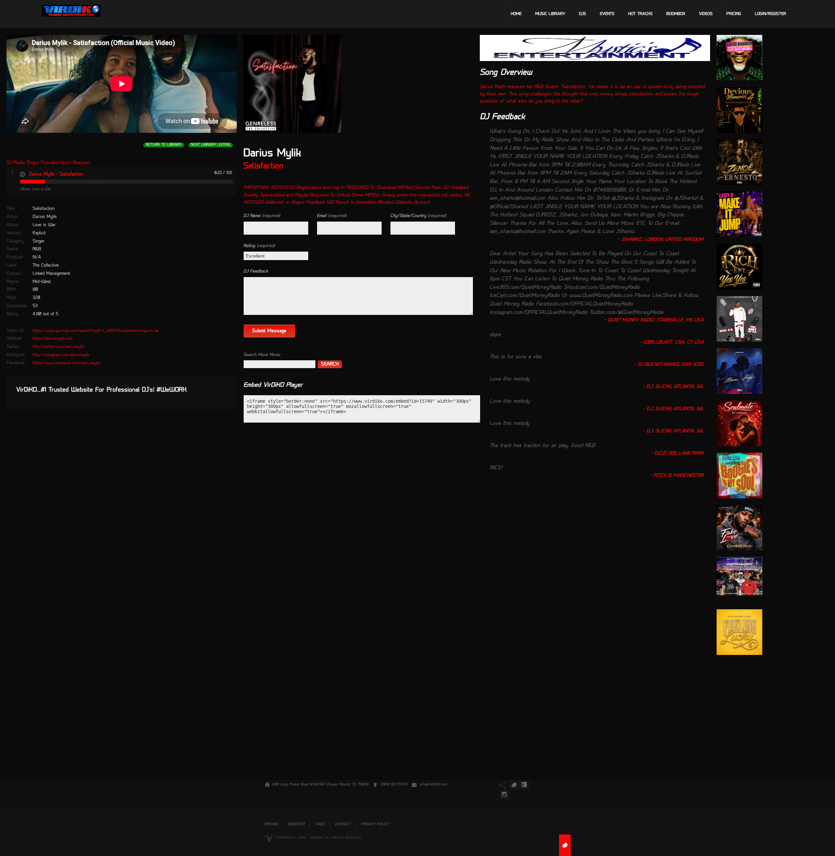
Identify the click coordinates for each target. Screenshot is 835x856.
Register (296, 824)
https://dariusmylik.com (53, 339)
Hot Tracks (640, 14)
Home (516, 14)
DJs (582, 14)
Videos (706, 14)
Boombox (675, 14)
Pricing (733, 14)
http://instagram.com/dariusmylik (61, 355)
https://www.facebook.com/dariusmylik (66, 363)
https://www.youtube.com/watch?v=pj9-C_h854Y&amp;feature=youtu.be (96, 331)
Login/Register (770, 14)
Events (607, 14)
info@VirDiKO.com (433, 784)
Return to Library (164, 145)
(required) (261, 216)
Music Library (550, 14)
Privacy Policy (375, 824)
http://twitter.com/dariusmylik (58, 347)
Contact (343, 824)
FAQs (320, 824)
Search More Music (262, 355)
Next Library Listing (210, 145)
